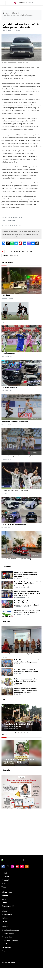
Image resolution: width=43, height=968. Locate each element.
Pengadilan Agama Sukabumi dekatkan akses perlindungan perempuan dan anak (25, 691)
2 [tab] (19, 732)
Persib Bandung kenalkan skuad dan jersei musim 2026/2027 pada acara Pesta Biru (27, 593)
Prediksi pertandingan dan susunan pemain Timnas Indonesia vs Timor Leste (19, 489)
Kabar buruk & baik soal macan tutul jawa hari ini (19, 760)
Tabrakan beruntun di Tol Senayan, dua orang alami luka (20, 294)
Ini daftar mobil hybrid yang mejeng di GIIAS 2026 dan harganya (19, 386)
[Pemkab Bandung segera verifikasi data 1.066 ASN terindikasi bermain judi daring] (7, 585)
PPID (3, 954)
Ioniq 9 (17, 251)
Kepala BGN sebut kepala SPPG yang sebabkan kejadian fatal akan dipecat (26, 574)
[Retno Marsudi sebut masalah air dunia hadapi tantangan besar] (7, 663)
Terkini (4, 873)
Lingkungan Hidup (9, 906)
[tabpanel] (22, 717)
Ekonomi (15, 13)
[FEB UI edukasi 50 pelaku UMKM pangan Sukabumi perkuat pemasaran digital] (22, 639)
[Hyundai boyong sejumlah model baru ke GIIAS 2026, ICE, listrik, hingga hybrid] (22, 510)
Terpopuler (6, 566)
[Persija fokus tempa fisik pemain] (15, 311)
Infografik (6, 770)
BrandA (4, 944)
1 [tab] (15, 732)
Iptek (4, 899)
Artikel (4, 902)
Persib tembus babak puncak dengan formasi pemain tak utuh (20, 352)
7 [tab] (26, 768)
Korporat (5, 951)
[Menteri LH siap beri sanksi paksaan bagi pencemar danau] (7, 672)
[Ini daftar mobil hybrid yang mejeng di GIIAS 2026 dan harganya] (22, 373)
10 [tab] (35, 768)
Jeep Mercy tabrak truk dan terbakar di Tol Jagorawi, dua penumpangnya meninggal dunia (26, 603)
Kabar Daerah (7, 892)
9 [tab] (32, 768)
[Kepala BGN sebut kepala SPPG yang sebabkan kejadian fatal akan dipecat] (7, 575)
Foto (3, 699)
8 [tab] (29, 768)
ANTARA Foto (7, 947)
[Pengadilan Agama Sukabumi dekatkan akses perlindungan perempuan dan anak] (7, 691)
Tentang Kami (7, 937)
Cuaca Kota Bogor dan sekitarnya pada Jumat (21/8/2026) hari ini (27, 611)
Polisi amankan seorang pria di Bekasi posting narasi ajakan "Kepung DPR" (25, 681)
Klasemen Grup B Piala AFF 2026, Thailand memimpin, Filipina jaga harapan (19, 421)
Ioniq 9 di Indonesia (10, 255)
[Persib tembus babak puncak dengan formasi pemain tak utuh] (22, 338)
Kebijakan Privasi (8, 933)
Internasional (7, 914)
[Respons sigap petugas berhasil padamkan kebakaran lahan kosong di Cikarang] (22, 544)
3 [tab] (21, 732)
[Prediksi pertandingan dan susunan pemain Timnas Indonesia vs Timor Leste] (22, 476)
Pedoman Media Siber (10, 940)
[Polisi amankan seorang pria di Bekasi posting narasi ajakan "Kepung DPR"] (7, 682)
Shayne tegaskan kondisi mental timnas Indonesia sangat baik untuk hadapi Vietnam (20, 455)
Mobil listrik (27, 251)
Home (7, 13)
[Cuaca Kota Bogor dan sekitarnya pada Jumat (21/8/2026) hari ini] (7, 613)
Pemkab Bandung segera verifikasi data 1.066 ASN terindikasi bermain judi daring (27, 584)
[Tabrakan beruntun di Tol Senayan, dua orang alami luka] (22, 280)
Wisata (4, 911)
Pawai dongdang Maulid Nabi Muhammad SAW (18, 725)
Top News (6, 621)
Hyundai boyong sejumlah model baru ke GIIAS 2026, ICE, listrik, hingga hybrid (20, 523)
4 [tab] (25, 732)
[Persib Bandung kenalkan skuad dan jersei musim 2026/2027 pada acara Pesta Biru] (7, 594)
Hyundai (9, 251)
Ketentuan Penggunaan (11, 930)
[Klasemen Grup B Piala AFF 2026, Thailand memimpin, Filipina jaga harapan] (22, 407)
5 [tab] (27, 732)
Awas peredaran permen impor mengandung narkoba (19, 842)
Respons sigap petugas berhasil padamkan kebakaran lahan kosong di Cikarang (19, 558)
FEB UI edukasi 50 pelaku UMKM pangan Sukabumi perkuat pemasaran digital (18, 653)
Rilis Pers (5, 921)
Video (4, 735)
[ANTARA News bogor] (23, 2)
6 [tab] (23, 768)
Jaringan (5, 926)
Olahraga (5, 918)
